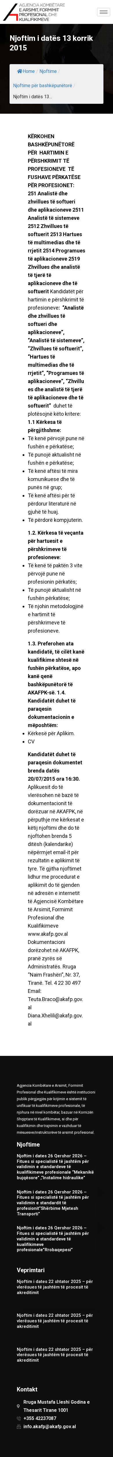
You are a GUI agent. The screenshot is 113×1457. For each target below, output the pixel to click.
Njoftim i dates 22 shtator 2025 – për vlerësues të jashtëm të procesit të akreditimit (55, 1287)
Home (29, 71)
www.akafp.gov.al (48, 934)
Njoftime (48, 71)
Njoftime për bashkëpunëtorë (42, 85)
